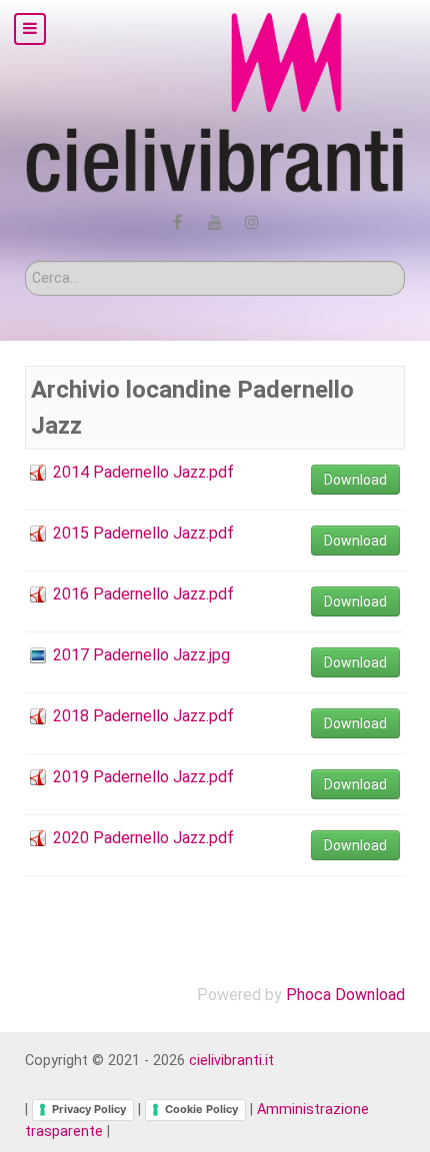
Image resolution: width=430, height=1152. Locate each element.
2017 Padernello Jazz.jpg (141, 654)
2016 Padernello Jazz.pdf (143, 593)
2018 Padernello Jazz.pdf (143, 715)
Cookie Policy (201, 1109)
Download (355, 480)
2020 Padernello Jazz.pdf (143, 837)
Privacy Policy (89, 1109)
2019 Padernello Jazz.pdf (143, 776)
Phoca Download (345, 994)
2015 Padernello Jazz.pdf (143, 533)
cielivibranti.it (231, 1060)
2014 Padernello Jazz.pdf (143, 472)
